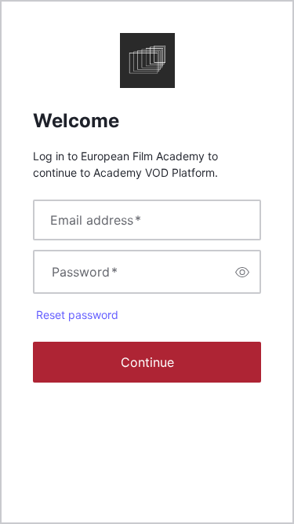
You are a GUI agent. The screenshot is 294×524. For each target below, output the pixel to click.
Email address (95, 220)
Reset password (77, 314)
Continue (147, 362)
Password (85, 272)
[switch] (242, 271)
